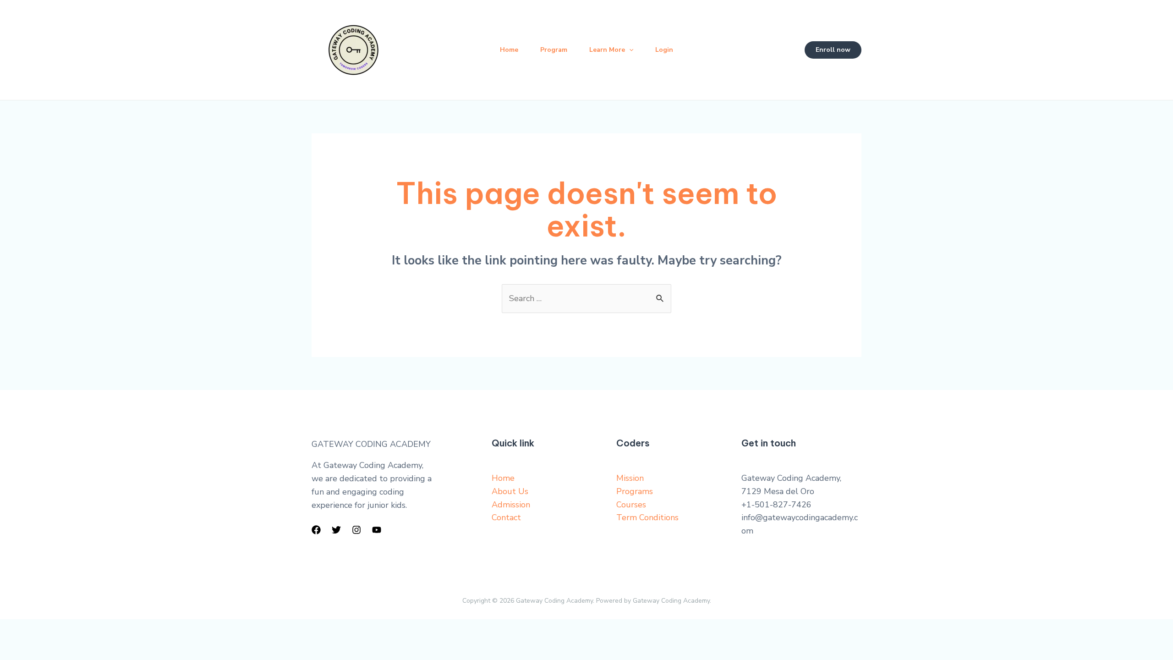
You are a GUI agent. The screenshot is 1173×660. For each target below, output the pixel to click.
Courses (631, 504)
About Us (510, 491)
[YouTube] (376, 529)
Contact (506, 517)
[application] (629, 49)
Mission (630, 478)
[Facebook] (316, 529)
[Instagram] (356, 529)
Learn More (607, 49)
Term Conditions (647, 517)
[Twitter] (336, 529)
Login (664, 49)
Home (509, 49)
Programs (634, 491)
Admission (511, 504)
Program (553, 49)
